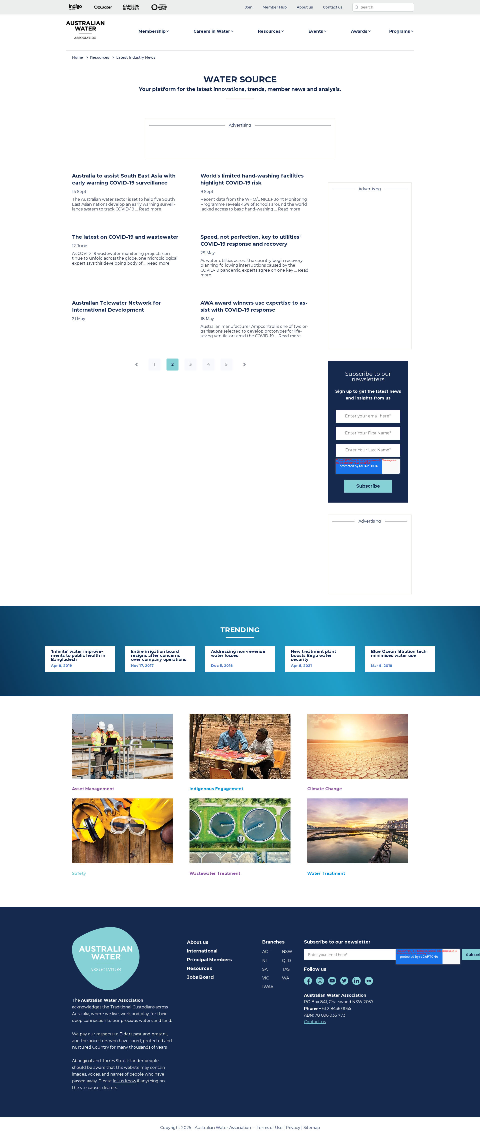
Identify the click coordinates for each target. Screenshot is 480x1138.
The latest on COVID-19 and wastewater (125, 237)
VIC (265, 978)
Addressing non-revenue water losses (238, 653)
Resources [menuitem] (199, 968)
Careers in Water (212, 31)
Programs (399, 31)
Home (77, 57)
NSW (287, 951)
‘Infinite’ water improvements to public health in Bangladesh (78, 655)
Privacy (293, 1127)
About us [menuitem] (197, 942)
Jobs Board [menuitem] (200, 977)
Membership (152, 31)
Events (315, 31)
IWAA (267, 986)
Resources (269, 31)
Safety (79, 873)
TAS (286, 969)
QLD (286, 960)
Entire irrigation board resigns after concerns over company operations (158, 655)
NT (265, 960)
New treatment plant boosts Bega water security (313, 655)
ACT (266, 951)
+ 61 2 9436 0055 (335, 1008)
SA (265, 969)
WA (285, 978)
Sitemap (312, 1127)
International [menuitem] (202, 951)
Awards (359, 31)
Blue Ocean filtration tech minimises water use (398, 653)
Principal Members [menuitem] (209, 959)
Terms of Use (270, 1127)
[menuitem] (248, 7)
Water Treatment (326, 873)
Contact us (315, 1021)
